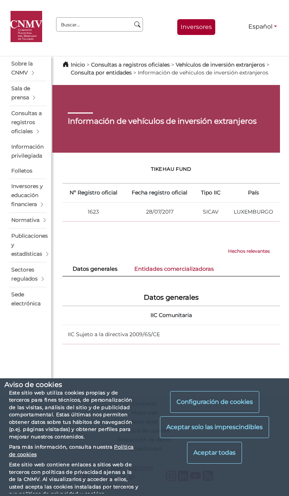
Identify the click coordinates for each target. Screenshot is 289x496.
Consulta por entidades (101, 72)
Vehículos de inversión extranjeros (220, 64)
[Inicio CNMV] (27, 27)
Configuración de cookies (214, 401)
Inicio (78, 64)
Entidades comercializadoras (174, 268)
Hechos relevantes (249, 251)
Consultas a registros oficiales (130, 64)
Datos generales (95, 268)
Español (260, 26)
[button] (28, 68)
